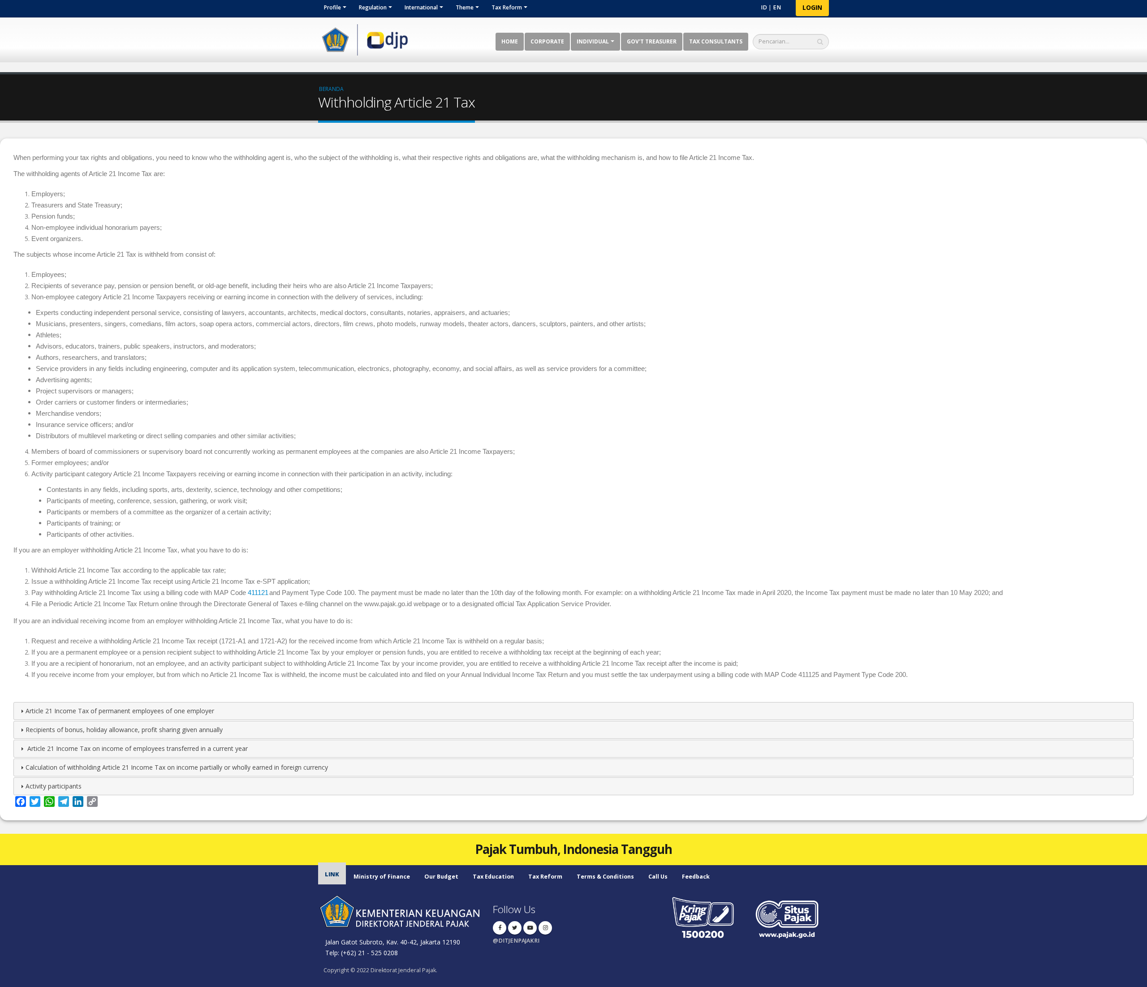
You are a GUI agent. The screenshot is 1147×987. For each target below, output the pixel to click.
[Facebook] (499, 928)
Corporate (547, 41)
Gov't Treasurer (652, 41)
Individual (593, 41)
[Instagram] (545, 928)
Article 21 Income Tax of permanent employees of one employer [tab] (120, 711)
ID (764, 7)
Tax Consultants (715, 41)
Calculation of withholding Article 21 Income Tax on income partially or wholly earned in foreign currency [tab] (177, 767)
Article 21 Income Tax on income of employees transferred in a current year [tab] (137, 748)
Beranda (331, 88)
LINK (332, 874)
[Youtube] (530, 928)
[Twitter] (515, 928)
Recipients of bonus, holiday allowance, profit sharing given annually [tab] (124, 729)
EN (777, 7)
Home (509, 41)
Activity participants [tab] (54, 786)
